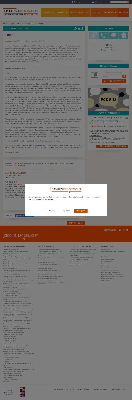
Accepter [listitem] (81, 211)
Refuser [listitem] (51, 211)
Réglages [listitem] (66, 211)
